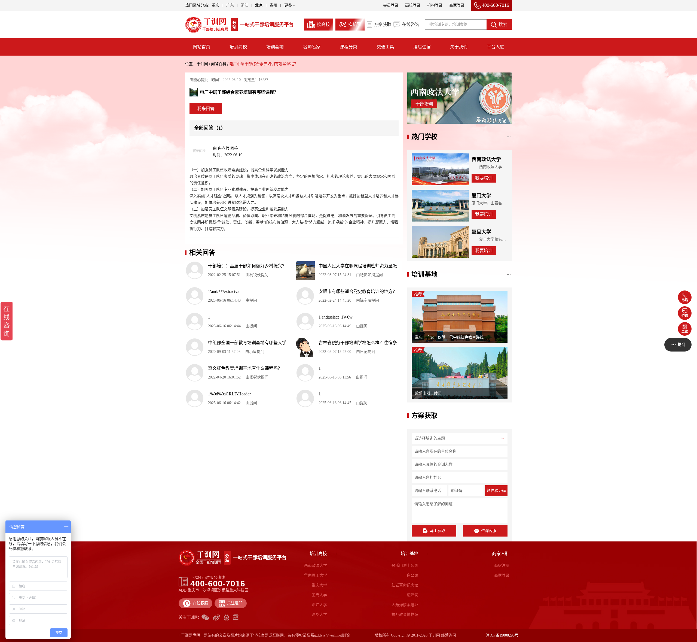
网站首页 (201, 47)
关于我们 (458, 47)
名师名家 (311, 47)
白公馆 (412, 575)
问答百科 (218, 64)
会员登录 (390, 5)
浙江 (244, 5)
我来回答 (206, 108)
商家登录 (456, 5)
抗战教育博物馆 (405, 615)
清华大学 (319, 615)
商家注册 (501, 566)
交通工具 (385, 47)
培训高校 (238, 47)
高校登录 (412, 5)
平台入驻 (495, 47)
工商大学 (319, 595)
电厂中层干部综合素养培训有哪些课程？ (263, 64)
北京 (259, 5)
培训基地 (275, 47)
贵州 (273, 5)
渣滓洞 (412, 595)
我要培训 (484, 178)
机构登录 (434, 5)
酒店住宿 (422, 47)
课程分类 (348, 47)
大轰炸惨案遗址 (405, 605)
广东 (230, 5)
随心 (197, 80)
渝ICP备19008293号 (502, 635)
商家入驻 (500, 553)
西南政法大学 (315, 566)
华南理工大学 (315, 575)
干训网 (202, 64)
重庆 (215, 5)
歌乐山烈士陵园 (405, 566)
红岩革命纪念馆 (405, 585)
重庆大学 (319, 585)
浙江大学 (319, 605)
